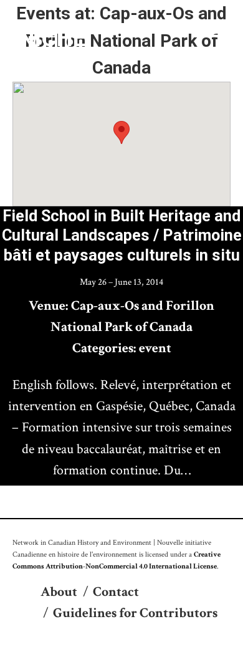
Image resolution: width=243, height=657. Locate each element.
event (155, 348)
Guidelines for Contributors (135, 613)
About (58, 592)
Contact (116, 592)
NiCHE (52, 38)
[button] (121, 132)
